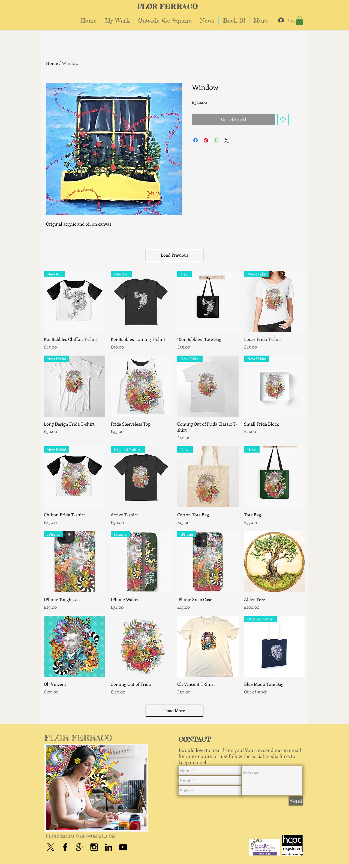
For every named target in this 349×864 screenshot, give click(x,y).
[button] (299, 20)
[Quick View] (141, 386)
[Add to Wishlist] (283, 119)
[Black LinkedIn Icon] (108, 847)
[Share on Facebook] (195, 140)
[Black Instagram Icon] (94, 847)
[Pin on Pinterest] (206, 140)
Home (52, 63)
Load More (174, 710)
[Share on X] (226, 140)
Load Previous (174, 255)
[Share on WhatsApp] (216, 140)
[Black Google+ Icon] (79, 847)
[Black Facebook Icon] (65, 847)
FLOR (147, 6)
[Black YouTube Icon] (123, 847)
